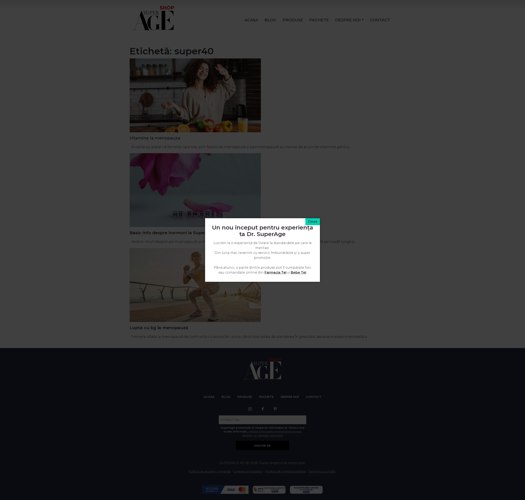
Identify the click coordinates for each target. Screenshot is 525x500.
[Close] (312, 221)
